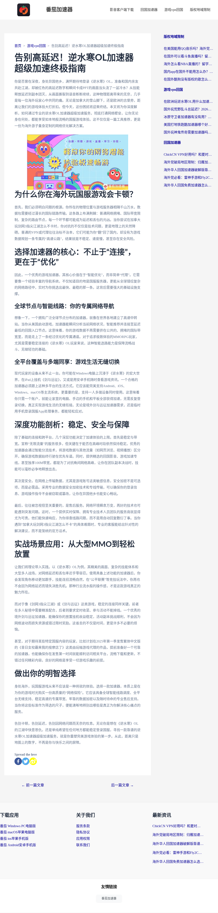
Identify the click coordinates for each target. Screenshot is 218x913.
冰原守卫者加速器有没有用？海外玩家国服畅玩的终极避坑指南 (189, 117)
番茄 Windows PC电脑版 (18, 826)
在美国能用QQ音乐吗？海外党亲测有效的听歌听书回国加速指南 (189, 48)
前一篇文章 (33, 785)
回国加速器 (149, 10)
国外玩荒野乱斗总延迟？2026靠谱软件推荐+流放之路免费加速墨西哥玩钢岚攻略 (189, 109)
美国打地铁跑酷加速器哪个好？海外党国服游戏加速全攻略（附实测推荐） (189, 124)
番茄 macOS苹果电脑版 (17, 832)
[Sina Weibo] (33, 761)
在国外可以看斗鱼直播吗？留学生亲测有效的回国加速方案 (189, 56)
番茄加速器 (59, 9)
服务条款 (83, 826)
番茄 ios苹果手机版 (14, 838)
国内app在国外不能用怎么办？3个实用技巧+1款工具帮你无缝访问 (189, 71)
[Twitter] (25, 761)
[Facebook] (18, 761)
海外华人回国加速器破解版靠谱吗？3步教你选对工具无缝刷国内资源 (189, 170)
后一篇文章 (122, 785)
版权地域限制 (200, 10)
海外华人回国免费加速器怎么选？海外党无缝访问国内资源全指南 (189, 185)
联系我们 (83, 845)
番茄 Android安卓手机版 (18, 845)
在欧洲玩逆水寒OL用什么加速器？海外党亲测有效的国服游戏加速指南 (189, 101)
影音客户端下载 (122, 10)
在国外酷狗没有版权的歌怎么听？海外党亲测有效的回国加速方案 (189, 79)
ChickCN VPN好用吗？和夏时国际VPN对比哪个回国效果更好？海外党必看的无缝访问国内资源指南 (189, 154)
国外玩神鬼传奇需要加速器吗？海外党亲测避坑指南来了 (189, 132)
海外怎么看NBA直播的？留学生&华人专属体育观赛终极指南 (189, 64)
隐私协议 (83, 832)
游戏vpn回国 (173, 10)
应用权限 (83, 838)
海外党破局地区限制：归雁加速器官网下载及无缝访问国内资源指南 (189, 162)
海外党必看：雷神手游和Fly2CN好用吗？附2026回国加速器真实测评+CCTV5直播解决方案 (189, 177)
